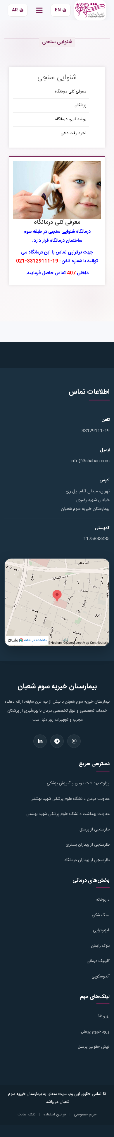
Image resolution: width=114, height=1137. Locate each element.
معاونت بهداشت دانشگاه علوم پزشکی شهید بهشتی (68, 814)
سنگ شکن (101, 915)
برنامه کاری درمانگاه (70, 119)
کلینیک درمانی (98, 961)
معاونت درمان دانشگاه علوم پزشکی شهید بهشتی (70, 798)
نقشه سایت (26, 1114)
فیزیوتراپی (101, 930)
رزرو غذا (103, 1016)
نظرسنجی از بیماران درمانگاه (87, 860)
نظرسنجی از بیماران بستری (88, 844)
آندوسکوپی (100, 976)
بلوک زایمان (100, 945)
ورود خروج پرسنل (95, 1031)
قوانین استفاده (55, 1114)
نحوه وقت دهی (73, 133)
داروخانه (103, 899)
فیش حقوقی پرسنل (94, 1046)
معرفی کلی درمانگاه (70, 91)
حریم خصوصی (85, 1114)
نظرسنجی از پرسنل (95, 829)
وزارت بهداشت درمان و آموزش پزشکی (78, 783)
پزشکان (80, 105)
